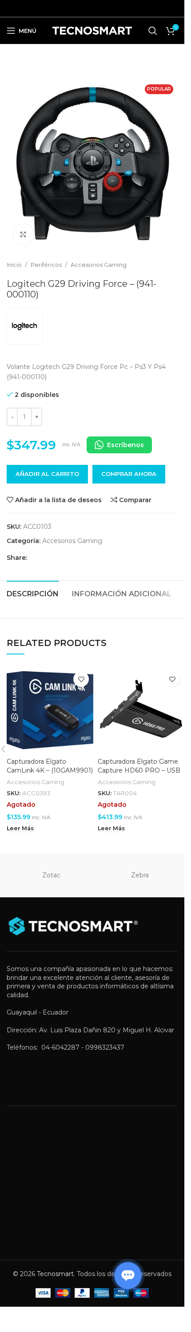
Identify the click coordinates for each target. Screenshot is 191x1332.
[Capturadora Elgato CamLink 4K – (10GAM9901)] (50, 710)
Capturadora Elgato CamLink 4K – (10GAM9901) (50, 765)
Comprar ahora (128, 473)
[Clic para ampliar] (23, 234)
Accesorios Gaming (99, 265)
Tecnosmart (55, 1274)
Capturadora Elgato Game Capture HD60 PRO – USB (139, 765)
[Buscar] (153, 31)
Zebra (140, 875)
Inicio (14, 265)
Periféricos (46, 265)
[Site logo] (92, 30)
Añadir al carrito (47, 473)
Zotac (51, 875)
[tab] (33, 592)
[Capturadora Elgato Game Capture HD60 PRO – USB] (141, 710)
